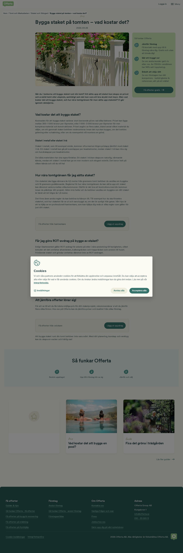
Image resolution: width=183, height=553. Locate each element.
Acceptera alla (139, 290)
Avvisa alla (119, 290)
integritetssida (41, 283)
